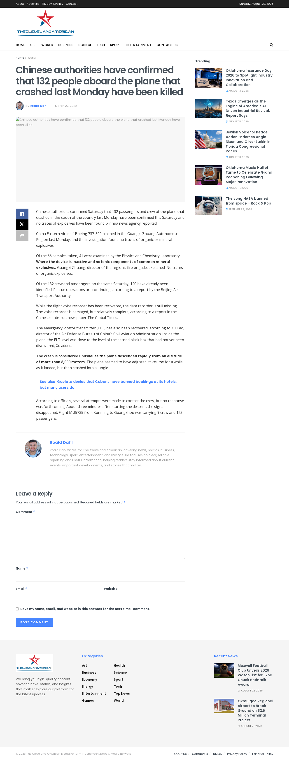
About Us (180, 754)
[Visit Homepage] (46, 23)
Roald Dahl (38, 106)
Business (65, 45)
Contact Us (167, 45)
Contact (71, 4)
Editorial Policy (262, 754)
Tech (101, 45)
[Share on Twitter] (22, 224)
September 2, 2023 (240, 209)
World (47, 45)
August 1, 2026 (238, 188)
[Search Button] (271, 45)
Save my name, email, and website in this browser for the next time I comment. (85, 609)
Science (85, 45)
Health (119, 665)
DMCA (217, 754)
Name (22, 568)
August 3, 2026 (238, 91)
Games (88, 700)
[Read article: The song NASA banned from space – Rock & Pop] (208, 206)
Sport (115, 45)
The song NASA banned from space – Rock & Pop (248, 201)
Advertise (33, 4)
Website (111, 588)
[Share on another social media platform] (22, 235)
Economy (89, 679)
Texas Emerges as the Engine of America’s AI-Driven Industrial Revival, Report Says (248, 108)
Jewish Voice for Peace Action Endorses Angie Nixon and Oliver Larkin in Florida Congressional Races (248, 142)
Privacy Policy (237, 754)
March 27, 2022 (66, 106)
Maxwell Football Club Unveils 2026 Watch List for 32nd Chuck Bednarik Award (255, 675)
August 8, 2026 (238, 157)
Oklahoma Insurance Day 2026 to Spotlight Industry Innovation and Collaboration (249, 77)
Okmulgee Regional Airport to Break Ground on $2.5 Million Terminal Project (255, 710)
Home (20, 45)
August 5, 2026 (238, 121)
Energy (87, 686)
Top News (122, 693)
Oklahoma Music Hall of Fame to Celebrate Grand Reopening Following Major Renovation (249, 174)
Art (84, 665)
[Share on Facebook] (22, 214)
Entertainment (138, 45)
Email (22, 588)
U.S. (33, 45)
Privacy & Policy (52, 4)
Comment (25, 512)
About (20, 4)
